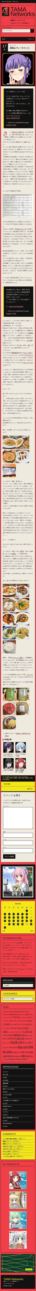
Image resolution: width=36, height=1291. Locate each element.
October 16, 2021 (11, 125)
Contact (5, 1077)
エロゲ (25, 1020)
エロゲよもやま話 (7, 1094)
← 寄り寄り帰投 (6, 784)
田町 (25, 1052)
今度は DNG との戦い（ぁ (9, 1146)
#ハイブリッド (16, 115)
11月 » (31, 930)
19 (13, 921)
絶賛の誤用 (5, 1083)
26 (13, 924)
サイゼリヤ (29, 355)
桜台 (14, 1047)
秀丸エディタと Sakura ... (9, 1089)
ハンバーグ (11, 1031)
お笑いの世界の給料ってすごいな (11, 1117)
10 (5, 917)
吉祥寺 (28, 1038)
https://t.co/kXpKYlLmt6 (13, 118)
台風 (20, 1038)
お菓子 (28, 1014)
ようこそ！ (5, 1071)
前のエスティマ (21, 229)
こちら (27, 959)
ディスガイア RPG (9, 1028)
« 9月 (4, 930)
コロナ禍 (29, 340)
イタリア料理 (14, 1017)
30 (31, 924)
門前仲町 (19, 1059)
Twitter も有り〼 (12, 971)
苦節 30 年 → (30, 788)
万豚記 (14, 553)
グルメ (11, 45)
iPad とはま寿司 (6, 1151)
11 (9, 917)
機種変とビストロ (7, 1141)
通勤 (25, 1056)
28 (22, 924)
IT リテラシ (5, 1112)
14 (22, 917)
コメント (6, 806)
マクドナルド (19, 1032)
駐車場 (25, 1059)
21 (22, 921)
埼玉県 (17, 1042)
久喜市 (22, 551)
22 (26, 921)
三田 (28, 1032)
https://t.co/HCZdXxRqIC (16, 306)
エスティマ (16, 1020)
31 (5, 927)
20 (18, 921)
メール (4, 839)
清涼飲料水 (16, 1052)
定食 (26, 1042)
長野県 (13, 1059)
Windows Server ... (7, 1106)
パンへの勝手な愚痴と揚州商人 (10, 1138)
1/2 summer (7, 1011)
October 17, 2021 (11, 313)
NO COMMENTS (6, 779)
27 (18, 924)
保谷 (5, 1038)
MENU (3, 39)
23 (31, 921)
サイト (4, 847)
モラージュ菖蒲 (17, 657)
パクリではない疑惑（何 (8, 1156)
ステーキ (13, 1024)
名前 (4, 831)
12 (13, 917)
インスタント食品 (26, 1017)
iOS (14, 1011)
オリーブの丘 (28, 352)
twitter (13, 1014)
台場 (12, 1038)
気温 (22, 1047)
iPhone (20, 1011)
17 (5, 921)
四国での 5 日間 (16, 132)
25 (9, 924)
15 (26, 917)
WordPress (21, 1014)
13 (18, 917)
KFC (29, 345)
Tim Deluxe (8, 776)
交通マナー (28, 1035)
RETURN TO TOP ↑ (7, 1285)
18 (9, 921)
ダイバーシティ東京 (24, 1024)
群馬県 (18, 1056)
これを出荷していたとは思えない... (11, 1100)
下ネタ (7, 1035)
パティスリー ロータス (22, 776)
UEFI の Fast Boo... (7, 1123)
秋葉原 (11, 1056)
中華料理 (19, 1035)
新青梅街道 (15, 352)
